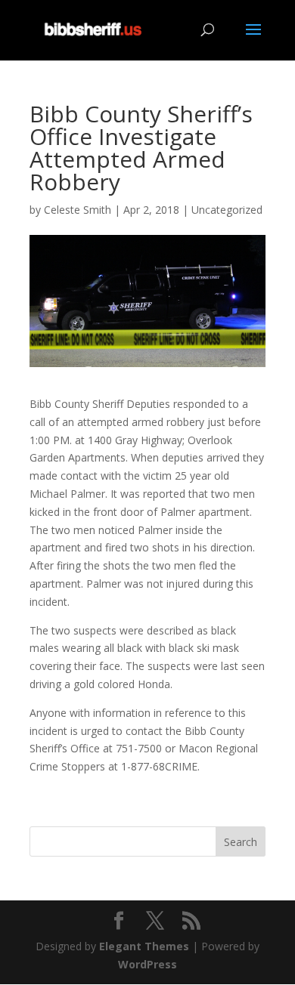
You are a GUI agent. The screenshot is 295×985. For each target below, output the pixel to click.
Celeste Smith (77, 209)
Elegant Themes (144, 946)
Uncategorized (226, 209)
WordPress (147, 964)
